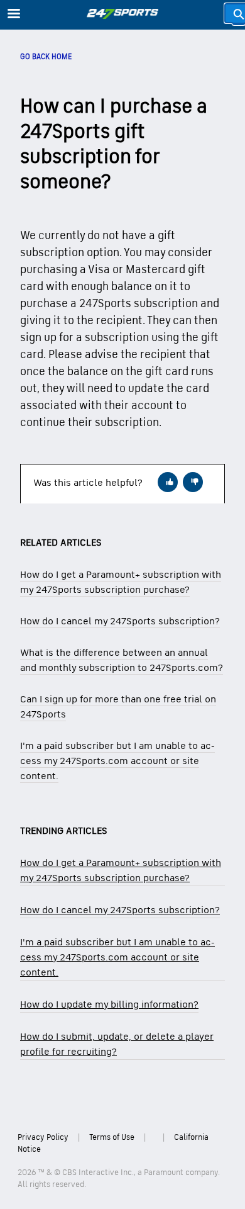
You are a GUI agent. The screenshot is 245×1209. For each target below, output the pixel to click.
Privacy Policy (43, 1137)
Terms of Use (111, 1137)
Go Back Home (46, 57)
